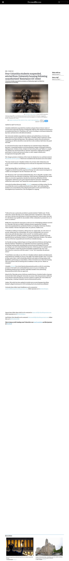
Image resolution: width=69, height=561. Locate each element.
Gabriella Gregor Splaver (30, 114)
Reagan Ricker (10, 559)
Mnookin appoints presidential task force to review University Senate (19, 558)
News (6, 71)
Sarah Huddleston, (15, 120)
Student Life (10, 71)
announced (29, 168)
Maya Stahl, (24, 120)
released (28, 184)
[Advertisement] (29, 201)
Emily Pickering (39, 559)
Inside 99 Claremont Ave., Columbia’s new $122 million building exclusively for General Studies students (49, 557)
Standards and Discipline (12, 158)
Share (46, 120)
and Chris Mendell (33, 120)
